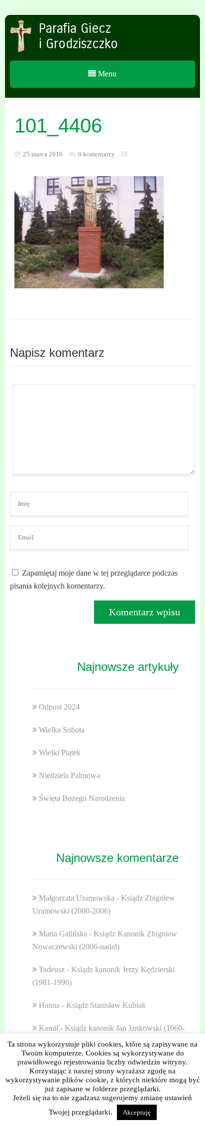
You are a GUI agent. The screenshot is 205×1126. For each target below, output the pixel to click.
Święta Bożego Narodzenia (82, 798)
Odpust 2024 (59, 707)
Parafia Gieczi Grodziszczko (78, 36)
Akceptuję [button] (137, 1112)
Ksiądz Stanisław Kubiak (106, 1005)
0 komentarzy (96, 154)
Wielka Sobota (62, 730)
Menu (106, 73)
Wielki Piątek (60, 752)
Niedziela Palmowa (69, 775)
